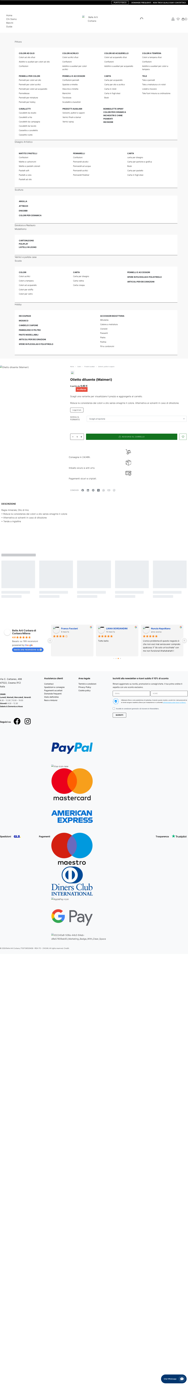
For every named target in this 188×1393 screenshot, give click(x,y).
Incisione (108, 122)
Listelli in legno (27, 247)
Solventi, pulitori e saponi (106, 366)
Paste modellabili (28, 335)
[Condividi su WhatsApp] (103, 490)
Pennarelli (79, 153)
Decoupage (25, 316)
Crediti (66, 948)
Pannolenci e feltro (30, 330)
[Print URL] (114, 490)
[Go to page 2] (118, 658)
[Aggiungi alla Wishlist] (183, 437)
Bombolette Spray (113, 109)
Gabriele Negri (79, 628)
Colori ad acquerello (116, 53)
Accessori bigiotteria (112, 316)
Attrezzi (23, 206)
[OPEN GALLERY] (31, 407)
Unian (119, 628)
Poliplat (23, 244)
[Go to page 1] (116, 658)
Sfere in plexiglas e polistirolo (144, 277)
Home (72, 366)
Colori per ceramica (114, 112)
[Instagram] (27, 721)
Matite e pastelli (28, 153)
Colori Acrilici (70, 53)
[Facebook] (17, 721)
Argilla (23, 201)
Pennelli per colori (29, 76)
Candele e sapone (28, 325)
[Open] (178, 19)
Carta (107, 76)
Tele (144, 76)
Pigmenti (108, 119)
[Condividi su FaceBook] (82, 490)
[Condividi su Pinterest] (93, 490)
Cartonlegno (26, 240)
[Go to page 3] (120, 658)
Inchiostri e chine (113, 115)
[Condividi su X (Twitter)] (98, 490)
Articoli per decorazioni (140, 281)
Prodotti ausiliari (72, 109)
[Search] (139, 19)
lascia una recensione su (26, 649)
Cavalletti (25, 109)
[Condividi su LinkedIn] (88, 490)
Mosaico (23, 320)
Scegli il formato (75, 418)
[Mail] (109, 490)
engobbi (23, 210)
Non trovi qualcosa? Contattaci (169, 3)
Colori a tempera (151, 53)
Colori (22, 272)
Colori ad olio (27, 53)
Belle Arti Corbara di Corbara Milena (24, 632)
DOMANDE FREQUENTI (141, 3)
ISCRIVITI (119, 715)
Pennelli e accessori (73, 76)
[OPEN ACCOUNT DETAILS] (173, 19)
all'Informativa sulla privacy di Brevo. (174, 702)
